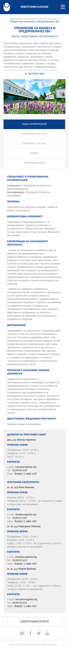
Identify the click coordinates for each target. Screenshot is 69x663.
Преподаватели (34, 163)
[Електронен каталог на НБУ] (7, 7)
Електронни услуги (34, 622)
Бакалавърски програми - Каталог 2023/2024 (34, 19)
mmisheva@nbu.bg (26, 557)
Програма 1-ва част (34, 134)
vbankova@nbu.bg (25, 514)
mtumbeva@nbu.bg (26, 599)
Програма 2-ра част (34, 143)
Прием (34, 153)
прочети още (36, 74)
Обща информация (34, 124)
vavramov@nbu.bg (25, 467)
